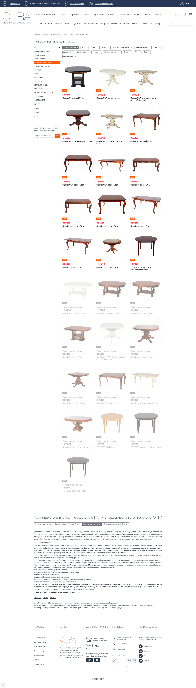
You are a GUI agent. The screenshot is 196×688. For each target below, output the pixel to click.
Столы (40, 24)
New (147, 15)
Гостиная (68, 24)
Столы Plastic (39, 58)
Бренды (75, 15)
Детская (78, 24)
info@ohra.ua (15, 3)
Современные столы (42, 51)
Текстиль (135, 24)
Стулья (48, 24)
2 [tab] (92, 89)
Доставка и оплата (104, 15)
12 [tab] (58, 175)
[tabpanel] (78, 77)
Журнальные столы (41, 66)
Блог (86, 15)
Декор (158, 24)
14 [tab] (92, 217)
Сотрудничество (39, 664)
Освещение (147, 24)
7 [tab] (126, 258)
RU (192, 3)
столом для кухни (76, 589)
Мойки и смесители (120, 24)
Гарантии (124, 15)
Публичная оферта (40, 651)
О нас (63, 15)
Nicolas (37, 598)
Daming (53, 598)
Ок (57, 135)
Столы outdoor (40, 55)
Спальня (58, 24)
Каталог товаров (45, 15)
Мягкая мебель (91, 24)
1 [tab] (126, 217)
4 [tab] (92, 345)
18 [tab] (58, 89)
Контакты (37, 659)
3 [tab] (126, 89)
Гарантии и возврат (40, 646)
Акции (137, 15)
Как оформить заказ (40, 637)
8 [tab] (58, 479)
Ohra (45, 598)
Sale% (158, 15)
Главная (37, 34)
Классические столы (42, 62)
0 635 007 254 (35, 3)
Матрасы (105, 24)
